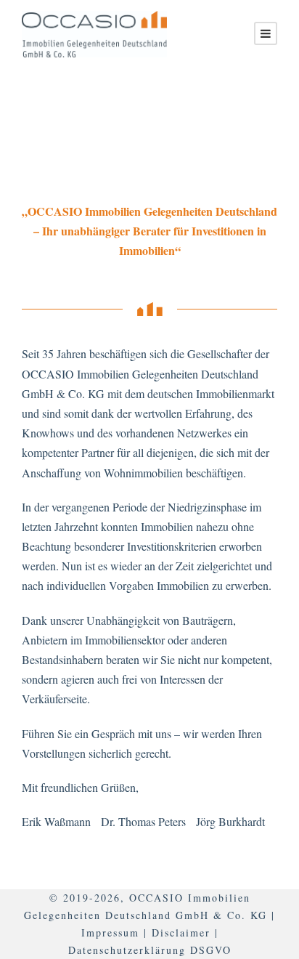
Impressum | (114, 932)
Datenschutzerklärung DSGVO (150, 950)
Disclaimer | (185, 932)
